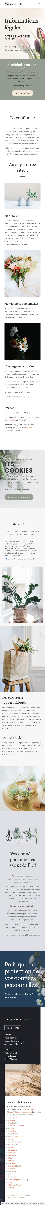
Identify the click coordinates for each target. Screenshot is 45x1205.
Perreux (11, 1169)
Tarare (10, 1182)
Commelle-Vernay (15, 1142)
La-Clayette (12, 1150)
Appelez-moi (13, 1027)
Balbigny (11, 1120)
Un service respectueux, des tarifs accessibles (20, 1196)
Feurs (10, 1147)
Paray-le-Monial (14, 1166)
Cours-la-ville (13, 1144)
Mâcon (11, 1161)
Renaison (12, 1171)
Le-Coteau (12, 1155)
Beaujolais (12, 1123)
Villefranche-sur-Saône (22, 1112)
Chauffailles (13, 1134)
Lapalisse (12, 1152)
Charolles (12, 1131)
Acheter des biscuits (19, 497)
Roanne (27, 1109)
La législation (22, 93)
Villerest (11, 1187)
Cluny (10, 1139)
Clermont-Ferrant (15, 1136)
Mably (10, 1158)
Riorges (11, 1174)
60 (12, 1038)
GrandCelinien (10, 420)
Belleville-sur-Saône (16, 1126)
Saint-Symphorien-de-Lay (18, 1179)
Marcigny (12, 1163)
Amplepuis (12, 1117)
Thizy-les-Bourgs (14, 1185)
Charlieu (11, 1128)
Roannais (12, 1177)
